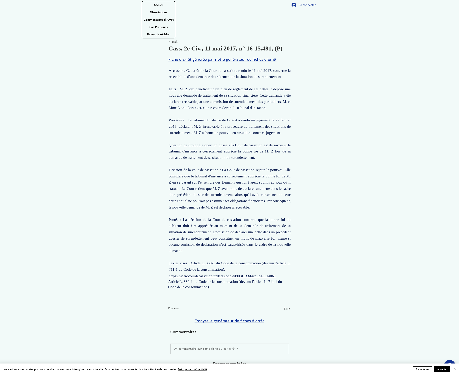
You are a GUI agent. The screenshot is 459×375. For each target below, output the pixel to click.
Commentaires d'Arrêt (159, 19)
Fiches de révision (158, 34)
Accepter (442, 369)
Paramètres (422, 369)
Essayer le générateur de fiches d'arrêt (229, 321)
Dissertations (158, 12)
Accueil (158, 5)
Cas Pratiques (158, 27)
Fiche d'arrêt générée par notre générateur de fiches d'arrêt (222, 59)
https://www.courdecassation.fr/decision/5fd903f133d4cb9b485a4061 (222, 276)
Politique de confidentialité (192, 369)
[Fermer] (455, 369)
